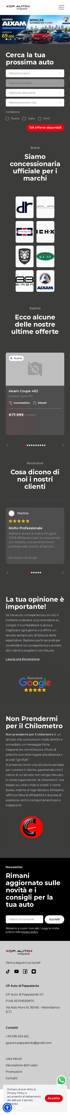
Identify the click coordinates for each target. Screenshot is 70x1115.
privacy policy (29, 932)
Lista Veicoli (14, 1058)
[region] (35, 400)
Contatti (11, 1078)
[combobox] (35, 73)
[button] (7, 1107)
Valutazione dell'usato (22, 1065)
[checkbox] (7, 118)
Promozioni (14, 1071)
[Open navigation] (61, 7)
